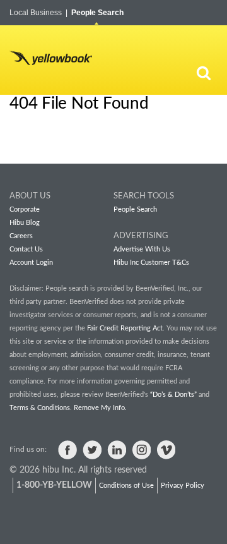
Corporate (24, 209)
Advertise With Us (142, 249)
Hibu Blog (24, 222)
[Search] (204, 72)
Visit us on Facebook (67, 450)
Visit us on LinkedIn (117, 450)
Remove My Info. (100, 407)
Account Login (31, 262)
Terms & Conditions (39, 407)
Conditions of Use (126, 485)
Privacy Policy (182, 485)
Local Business (38, 12)
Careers (21, 236)
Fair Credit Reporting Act (125, 328)
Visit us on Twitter (92, 450)
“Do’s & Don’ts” (173, 394)
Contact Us (26, 249)
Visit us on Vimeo (166, 450)
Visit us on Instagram (141, 450)
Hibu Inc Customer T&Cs (151, 262)
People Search (97, 12)
